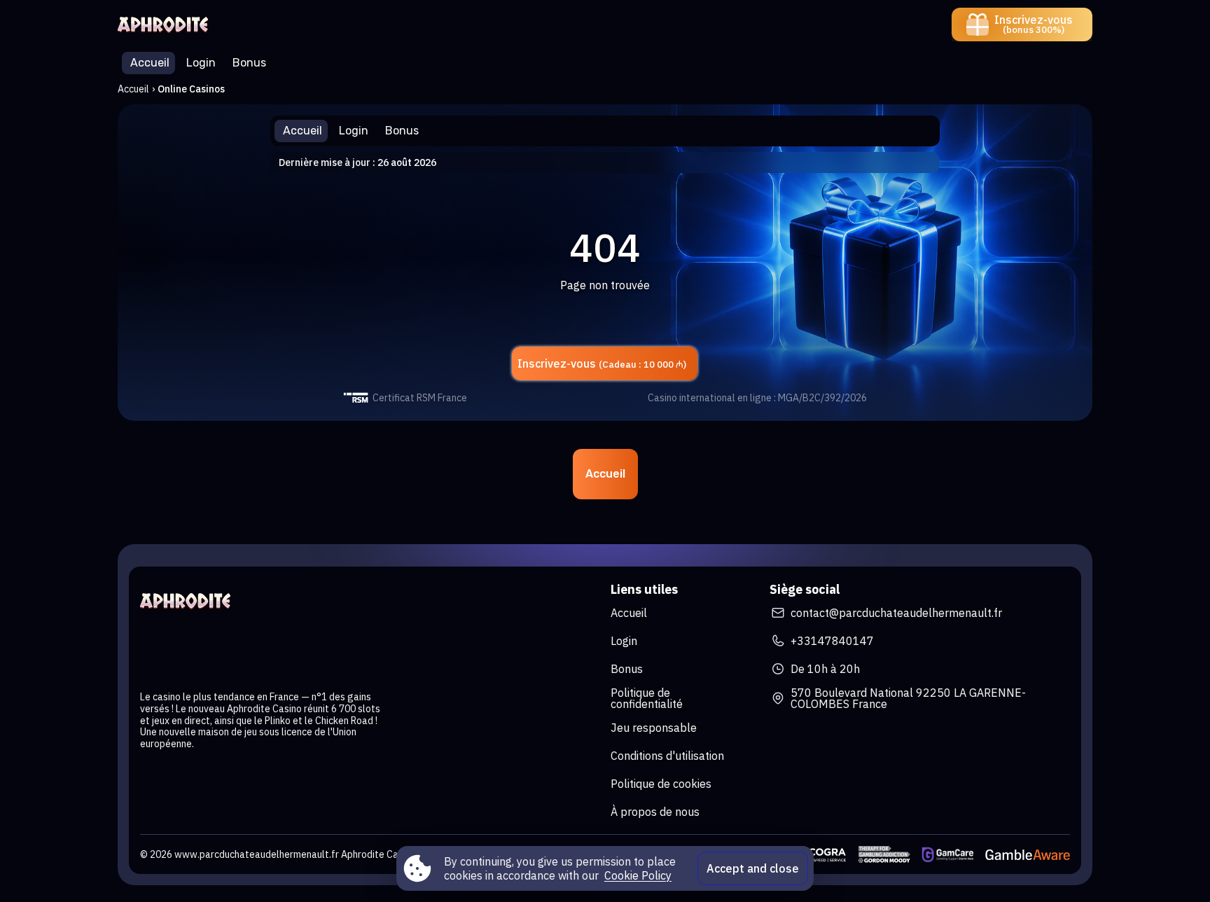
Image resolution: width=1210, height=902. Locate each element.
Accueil (133, 89)
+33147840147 (832, 641)
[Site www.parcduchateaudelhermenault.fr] (166, 24)
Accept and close (753, 868)
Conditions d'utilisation (667, 756)
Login (624, 641)
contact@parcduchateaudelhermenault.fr (896, 613)
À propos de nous (655, 812)
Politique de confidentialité (647, 698)
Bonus (627, 669)
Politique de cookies (661, 784)
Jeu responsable (654, 728)
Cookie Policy (638, 875)
